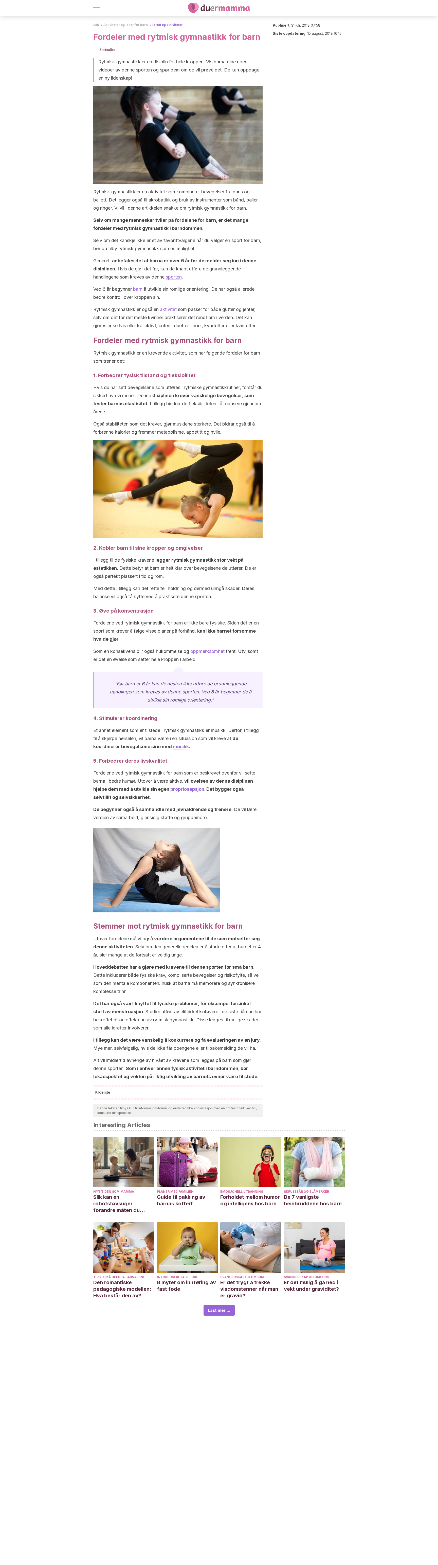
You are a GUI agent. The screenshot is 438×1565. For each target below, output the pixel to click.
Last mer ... (219, 1310)
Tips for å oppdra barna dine (119, 1277)
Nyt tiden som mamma (113, 1191)
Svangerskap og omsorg (243, 1277)
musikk (181, 746)
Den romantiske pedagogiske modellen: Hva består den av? (122, 1289)
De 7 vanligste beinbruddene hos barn (313, 1200)
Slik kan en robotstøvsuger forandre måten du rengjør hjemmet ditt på (122, 1203)
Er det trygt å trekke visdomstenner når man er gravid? (249, 1289)
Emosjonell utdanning (241, 1191)
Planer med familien (175, 1191)
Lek (96, 25)
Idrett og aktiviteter (167, 25)
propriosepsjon (187, 789)
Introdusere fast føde (177, 1277)
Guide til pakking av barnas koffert (181, 1200)
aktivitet (168, 309)
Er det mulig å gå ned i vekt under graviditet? (311, 1285)
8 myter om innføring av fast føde (186, 1285)
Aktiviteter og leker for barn (125, 25)
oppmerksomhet (207, 651)
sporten (174, 277)
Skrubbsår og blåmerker (306, 1191)
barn (137, 289)
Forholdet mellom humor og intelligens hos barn (250, 1200)
